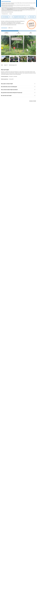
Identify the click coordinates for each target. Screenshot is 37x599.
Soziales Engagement (4, 27)
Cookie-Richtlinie (32, 8)
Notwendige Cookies (5, 13)
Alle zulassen (32, 16)
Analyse (11, 13)
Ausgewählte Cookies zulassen (19, 16)
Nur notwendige (5, 16)
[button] (5, 59)
